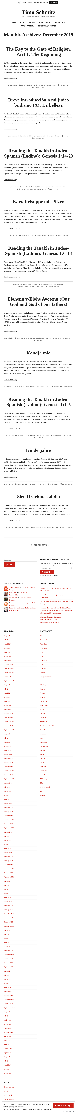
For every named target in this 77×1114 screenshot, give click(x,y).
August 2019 (8, 971)
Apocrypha (43, 648)
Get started (54, 2)
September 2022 (9, 828)
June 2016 (7, 1065)
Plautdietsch (44, 746)
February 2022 (9, 856)
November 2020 (9, 918)
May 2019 (7, 983)
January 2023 (8, 812)
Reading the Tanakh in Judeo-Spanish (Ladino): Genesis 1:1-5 (38, 402)
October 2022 (8, 824)
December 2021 (9, 865)
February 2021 (9, 905)
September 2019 (9, 967)
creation (62, 85)
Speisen (51, 235)
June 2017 (7, 1040)
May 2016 (7, 1069)
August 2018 (8, 1012)
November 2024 (9, 722)
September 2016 (9, 1053)
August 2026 (8, 636)
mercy (69, 338)
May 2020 (7, 938)
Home (13, 22)
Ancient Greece (45, 640)
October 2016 (8, 1049)
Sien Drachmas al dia (38, 496)
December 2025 (9, 668)
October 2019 (8, 963)
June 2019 (7, 979)
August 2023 (8, 783)
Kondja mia (38, 352)
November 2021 (9, 869)
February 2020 (9, 951)
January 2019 (8, 995)
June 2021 (7, 889)
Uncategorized (45, 787)
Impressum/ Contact (47, 26)
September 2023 (9, 779)
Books (42, 656)
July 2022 (7, 836)
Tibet (41, 783)
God (34, 189)
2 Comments (39, 340)
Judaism (42, 697)
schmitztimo (13, 85)
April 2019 (7, 987)
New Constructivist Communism (51, 726)
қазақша (43, 734)
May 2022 (7, 844)
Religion (54, 85)
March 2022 (8, 852)
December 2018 (9, 1000)
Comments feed (9, 1099)
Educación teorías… (16, 608)
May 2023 (7, 795)
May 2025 (7, 697)
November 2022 (9, 820)
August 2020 (8, 930)
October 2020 (8, 922)
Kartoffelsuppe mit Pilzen (39, 201)
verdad (66, 136)
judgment (60, 338)
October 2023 (8, 775)
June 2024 (7, 742)
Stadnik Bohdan (14, 587)
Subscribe (47, 572)
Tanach (44, 189)
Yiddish (44, 235)
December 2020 (9, 914)
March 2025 (8, 705)
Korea (42, 709)
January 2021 (8, 910)
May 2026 (7, 648)
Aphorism (43, 644)
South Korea (44, 775)
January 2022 (8, 861)
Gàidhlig (43, 685)
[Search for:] (20, 560)
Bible (36, 85)
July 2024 (7, 738)
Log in (6, 1091)
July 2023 (7, 787)
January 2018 (8, 1032)
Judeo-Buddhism (47, 136)
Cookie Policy (49, 1109)
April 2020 (7, 942)
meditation (43, 722)
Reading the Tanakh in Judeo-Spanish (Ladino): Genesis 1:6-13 (38, 251)
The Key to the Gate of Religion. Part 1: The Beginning (38, 51)
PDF (41, 738)
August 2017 (8, 1036)
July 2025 (7, 689)
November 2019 (9, 959)
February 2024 (9, 758)
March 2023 (8, 803)
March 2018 (8, 1024)
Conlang (43, 668)
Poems (32, 22)
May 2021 (7, 893)
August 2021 (8, 881)
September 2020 (9, 926)
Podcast (42, 750)
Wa (41, 791)
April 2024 (7, 750)
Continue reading (10, 78)
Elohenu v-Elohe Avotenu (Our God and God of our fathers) (39, 301)
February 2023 (9, 807)
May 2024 (7, 746)
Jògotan (42, 693)
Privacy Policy (27, 26)
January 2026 (8, 664)
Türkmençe (44, 779)
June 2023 (7, 791)
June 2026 (7, 644)
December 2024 (9, 717)
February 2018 (9, 1028)
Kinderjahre (38, 450)
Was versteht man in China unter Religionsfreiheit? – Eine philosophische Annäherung (51, 619)
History (41, 85)
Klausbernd (13, 592)
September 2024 (9, 730)
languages (43, 717)
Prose (42, 762)
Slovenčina (43, 771)
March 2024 (8, 754)
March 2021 (8, 901)
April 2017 (7, 1044)
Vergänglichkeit (54, 484)
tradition (56, 386)
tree (66, 85)
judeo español (45, 187)
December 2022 (9, 816)
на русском (44, 681)
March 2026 (8, 656)
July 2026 (7, 640)
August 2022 (8, 832)
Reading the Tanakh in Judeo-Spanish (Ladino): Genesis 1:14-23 (38, 153)
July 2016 (7, 1061)
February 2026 (9, 660)
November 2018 (9, 1004)
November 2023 (9, 771)
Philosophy (59, 22)
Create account (9, 1087)
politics (42, 758)
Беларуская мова (46, 677)
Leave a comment (39, 87)
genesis (30, 189)
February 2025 (9, 709)
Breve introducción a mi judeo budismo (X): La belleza (38, 102)
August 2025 (8, 685)
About (22, 22)
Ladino (39, 189)
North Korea (44, 22)
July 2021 (7, 885)
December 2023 (9, 767)
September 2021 (9, 877)
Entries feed (8, 1095)
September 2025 (9, 681)
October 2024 (8, 726)
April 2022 (7, 848)
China (42, 664)
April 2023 (7, 799)
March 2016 (8, 1073)
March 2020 (8, 946)
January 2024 (8, 762)
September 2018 (9, 1008)
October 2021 (8, 873)
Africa (42, 636)
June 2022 (7, 840)
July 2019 (7, 975)
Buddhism (39, 136)
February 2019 (9, 991)
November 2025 (9, 673)
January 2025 (8, 713)
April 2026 (7, 652)
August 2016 (8, 1057)
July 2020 (7, 934)
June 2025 (7, 693)
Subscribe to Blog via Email (54, 559)
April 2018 (7, 1020)
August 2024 (8, 734)
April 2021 (7, 897)
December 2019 (9, 955)
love (65, 338)
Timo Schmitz (38, 12)
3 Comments (39, 438)
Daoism (42, 673)
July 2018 (7, 1016)
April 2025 (7, 701)
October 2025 (8, 677)
